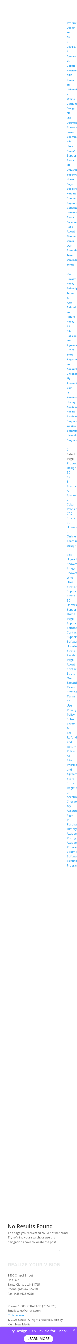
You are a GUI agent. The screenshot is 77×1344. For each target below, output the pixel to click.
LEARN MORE (38, 1338)
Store (70, 350)
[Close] (74, 1330)
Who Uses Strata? (71, 146)
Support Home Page (72, 179)
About (71, 231)
